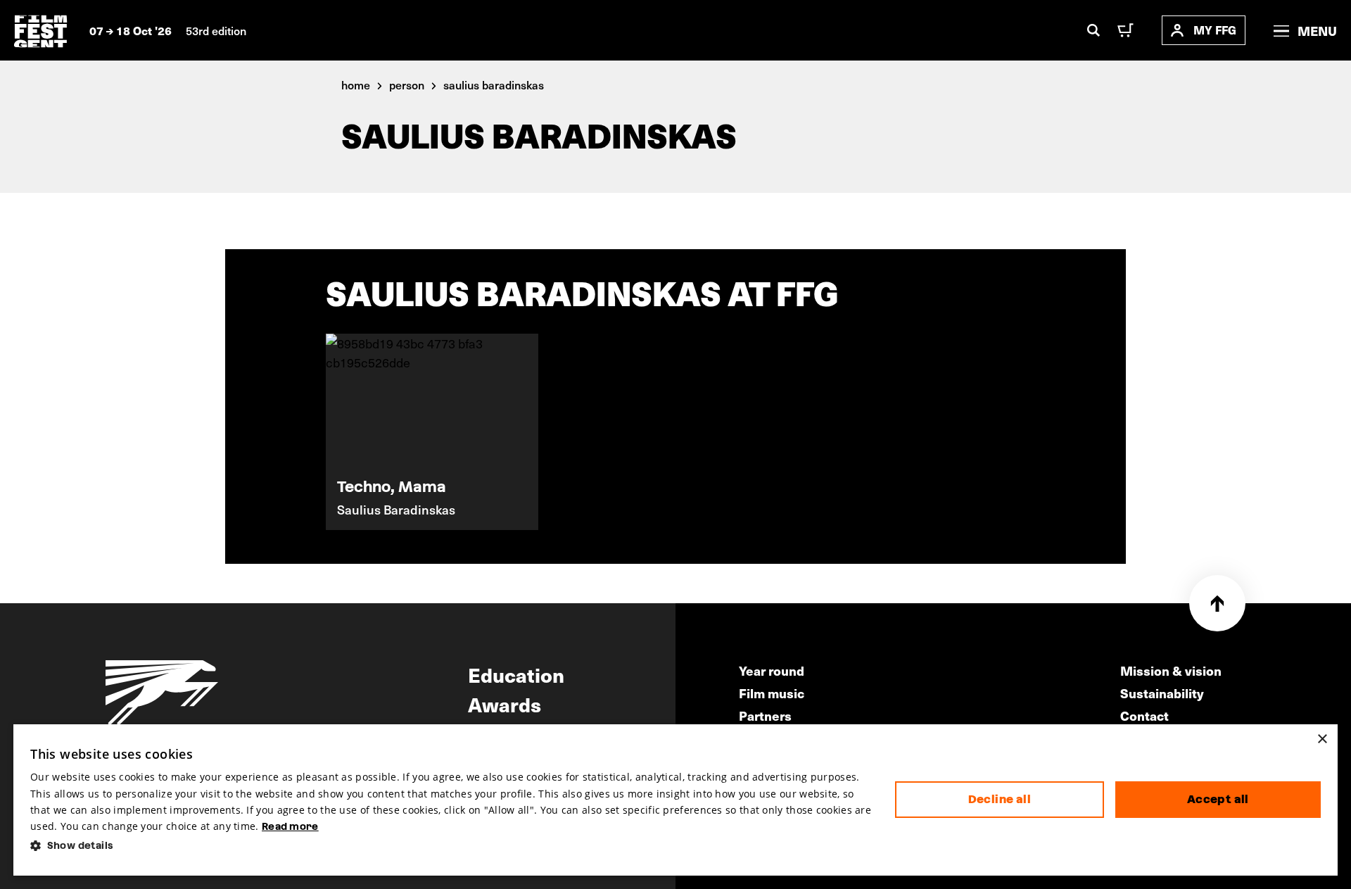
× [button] (1322, 739)
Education (516, 674)
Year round (771, 670)
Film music (771, 693)
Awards (504, 704)
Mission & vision (1171, 670)
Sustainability (1162, 693)
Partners (765, 715)
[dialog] (675, 800)
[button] (451, 846)
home (355, 84)
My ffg (1214, 30)
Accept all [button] (1218, 799)
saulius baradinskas (493, 84)
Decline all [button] (999, 799)
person (406, 84)
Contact (1144, 715)
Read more (290, 826)
